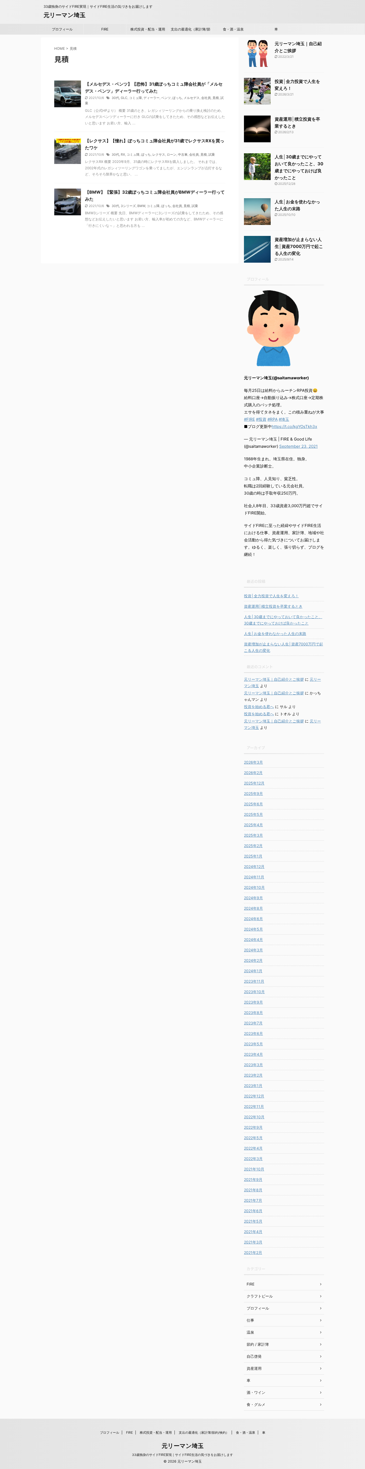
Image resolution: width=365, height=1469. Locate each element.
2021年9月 (253, 1179)
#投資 (261, 419)
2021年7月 (253, 1200)
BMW (141, 206)
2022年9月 (253, 1127)
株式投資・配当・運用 (147, 29)
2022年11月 (254, 1106)
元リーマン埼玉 (65, 15)
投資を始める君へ (259, 706)
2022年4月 (253, 1148)
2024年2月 (253, 960)
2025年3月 (253, 835)
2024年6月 (253, 918)
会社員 (206, 98)
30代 (115, 98)
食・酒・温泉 (233, 29)
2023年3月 (253, 1064)
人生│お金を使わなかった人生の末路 (275, 633)
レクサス (158, 154)
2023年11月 (254, 981)
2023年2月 (253, 1075)
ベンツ (166, 98)
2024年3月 (253, 950)
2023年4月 (253, 1054)
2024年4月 (253, 939)
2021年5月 (253, 1221)
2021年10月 (254, 1169)
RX (123, 154)
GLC (124, 98)
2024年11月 (254, 877)
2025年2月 (253, 845)
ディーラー (151, 98)
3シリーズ (128, 206)
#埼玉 (284, 419)
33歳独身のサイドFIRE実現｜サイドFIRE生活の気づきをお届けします (182, 1455)
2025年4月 (253, 825)
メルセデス (192, 98)
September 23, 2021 (298, 446)
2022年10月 (254, 1117)
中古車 (183, 154)
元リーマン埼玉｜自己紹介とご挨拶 (274, 679)
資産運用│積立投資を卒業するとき (273, 606)
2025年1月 (253, 856)
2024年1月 (253, 971)
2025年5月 (253, 814)
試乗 (211, 154)
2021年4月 (253, 1231)
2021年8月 (253, 1190)
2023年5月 (253, 1044)
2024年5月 (253, 929)
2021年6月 (253, 1210)
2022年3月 (253, 1158)
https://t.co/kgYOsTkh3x (294, 426)
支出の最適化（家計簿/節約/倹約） (190, 31)
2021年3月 (253, 1242)
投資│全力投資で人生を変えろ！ (271, 596)
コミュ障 (135, 98)
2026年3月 (253, 762)
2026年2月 (253, 772)
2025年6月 (253, 804)
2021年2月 (253, 1252)
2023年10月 (254, 991)
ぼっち (177, 98)
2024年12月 (254, 866)
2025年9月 (253, 793)
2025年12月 (254, 783)
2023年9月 (253, 1002)
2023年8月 (253, 1012)
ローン (171, 154)
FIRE (104, 29)
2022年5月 (253, 1137)
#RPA (272, 419)
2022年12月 (254, 1096)
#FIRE (249, 419)
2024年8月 (253, 908)
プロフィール (62, 29)
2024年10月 (254, 887)
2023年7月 (253, 1023)
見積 (215, 98)
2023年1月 (253, 1085)
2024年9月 (253, 898)
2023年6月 (253, 1033)
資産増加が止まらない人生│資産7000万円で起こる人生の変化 (299, 246)
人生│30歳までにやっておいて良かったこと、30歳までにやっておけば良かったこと (283, 619)
